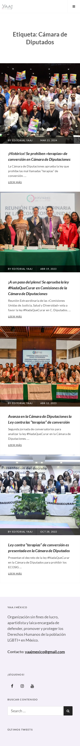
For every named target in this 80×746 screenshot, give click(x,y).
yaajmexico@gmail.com (45, 651)
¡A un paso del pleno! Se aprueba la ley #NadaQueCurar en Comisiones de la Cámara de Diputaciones (38, 288)
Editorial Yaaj (22, 140)
